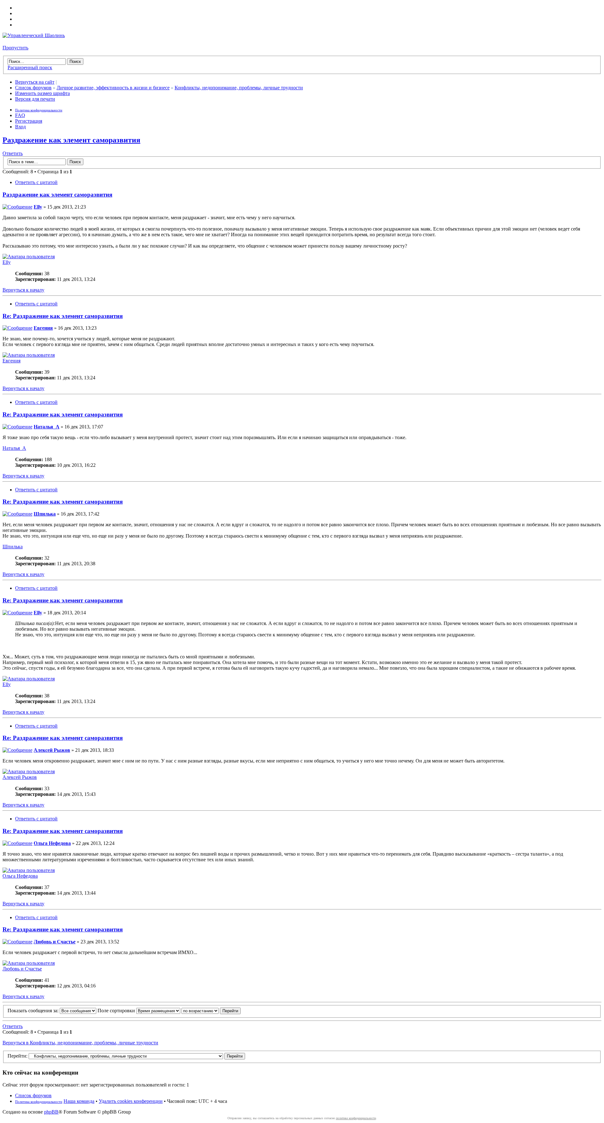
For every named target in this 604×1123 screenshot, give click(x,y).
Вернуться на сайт (34, 82)
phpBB (51, 1112)
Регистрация (28, 121)
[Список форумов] (34, 35)
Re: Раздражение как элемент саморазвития (63, 316)
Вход (20, 126)
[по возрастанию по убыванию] (211, 1010)
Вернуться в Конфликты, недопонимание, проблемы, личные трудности (80, 1042)
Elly (38, 207)
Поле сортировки (117, 1010)
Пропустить (15, 47)
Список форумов (33, 87)
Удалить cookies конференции (131, 1101)
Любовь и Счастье (55, 941)
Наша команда (79, 1101)
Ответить (13, 153)
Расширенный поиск (30, 67)
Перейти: (17, 1056)
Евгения (43, 328)
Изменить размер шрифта (42, 93)
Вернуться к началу (23, 290)
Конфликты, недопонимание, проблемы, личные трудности (239, 87)
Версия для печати (35, 99)
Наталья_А (46, 426)
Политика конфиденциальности (38, 110)
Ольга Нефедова (52, 843)
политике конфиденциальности (356, 1118)
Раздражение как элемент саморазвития (71, 140)
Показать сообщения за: (34, 1010)
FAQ (20, 115)
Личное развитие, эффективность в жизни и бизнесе (113, 87)
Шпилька (45, 514)
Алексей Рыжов (52, 750)
